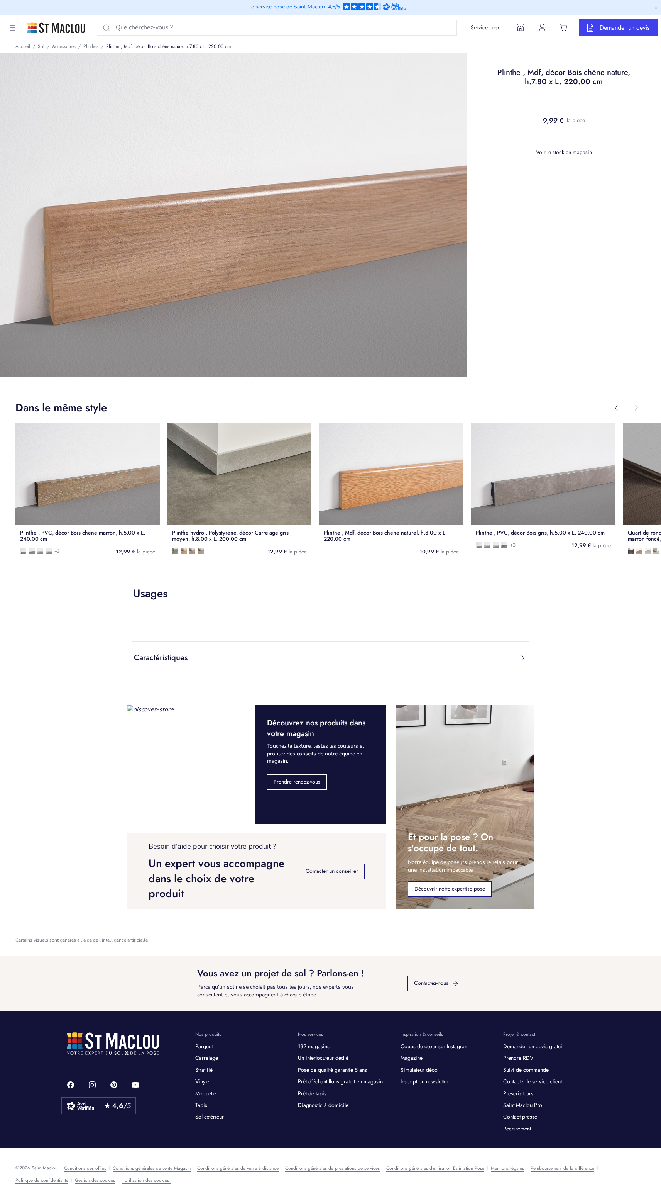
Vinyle (202, 1081)
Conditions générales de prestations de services (332, 1168)
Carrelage (206, 1058)
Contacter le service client (532, 1081)
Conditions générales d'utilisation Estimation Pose (435, 1168)
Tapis (201, 1105)
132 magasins (314, 1046)
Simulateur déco (419, 1070)
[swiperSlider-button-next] (636, 408)
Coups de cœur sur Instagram (435, 1046)
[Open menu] (12, 28)
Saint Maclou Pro (522, 1105)
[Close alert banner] (656, 7)
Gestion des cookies (95, 1180)
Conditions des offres (85, 1168)
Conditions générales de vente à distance (238, 1168)
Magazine (412, 1058)
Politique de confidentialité (41, 1180)
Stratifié (204, 1070)
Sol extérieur (209, 1116)
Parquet (204, 1046)
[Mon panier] (564, 27)
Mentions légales (507, 1168)
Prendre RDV (518, 1058)
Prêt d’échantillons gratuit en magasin (340, 1081)
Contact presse (520, 1116)
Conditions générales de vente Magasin (152, 1168)
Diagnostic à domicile (323, 1105)
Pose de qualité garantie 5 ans (332, 1070)
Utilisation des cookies (147, 1180)
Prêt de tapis (312, 1093)
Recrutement (517, 1128)
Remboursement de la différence (562, 1168)
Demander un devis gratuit (533, 1046)
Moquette (205, 1093)
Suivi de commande (526, 1070)
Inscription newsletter (424, 1081)
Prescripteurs (518, 1093)
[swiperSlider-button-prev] (616, 408)
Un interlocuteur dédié (323, 1058)
